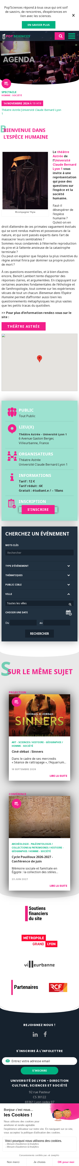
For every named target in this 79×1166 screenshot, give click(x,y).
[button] (39, 359)
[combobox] (39, 603)
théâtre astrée (23, 326)
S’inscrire (38, 509)
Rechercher (39, 633)
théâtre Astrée (61, 154)
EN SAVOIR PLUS (39, 25)
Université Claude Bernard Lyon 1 (64, 164)
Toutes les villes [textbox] (17, 603)
